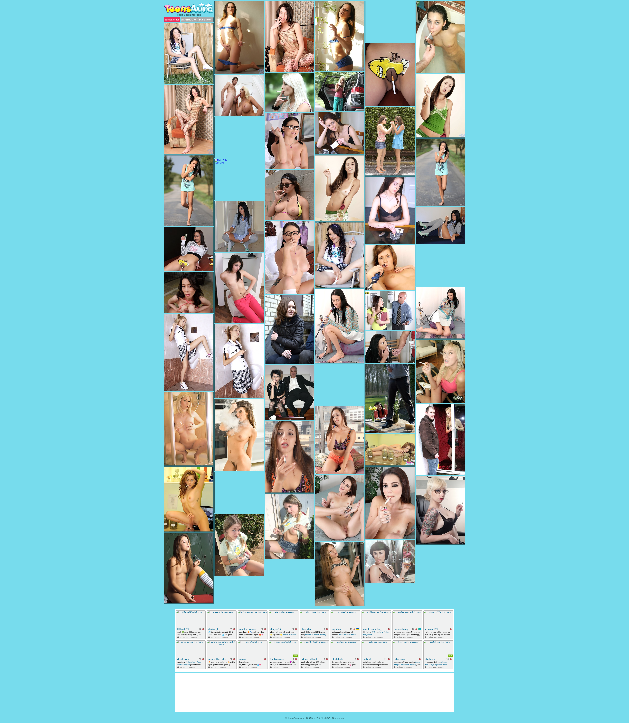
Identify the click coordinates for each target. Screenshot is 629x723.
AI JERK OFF (188, 19)
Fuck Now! (205, 19)
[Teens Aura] (189, 8)
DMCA (327, 718)
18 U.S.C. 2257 (314, 718)
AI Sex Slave (172, 19)
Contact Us (338, 718)
